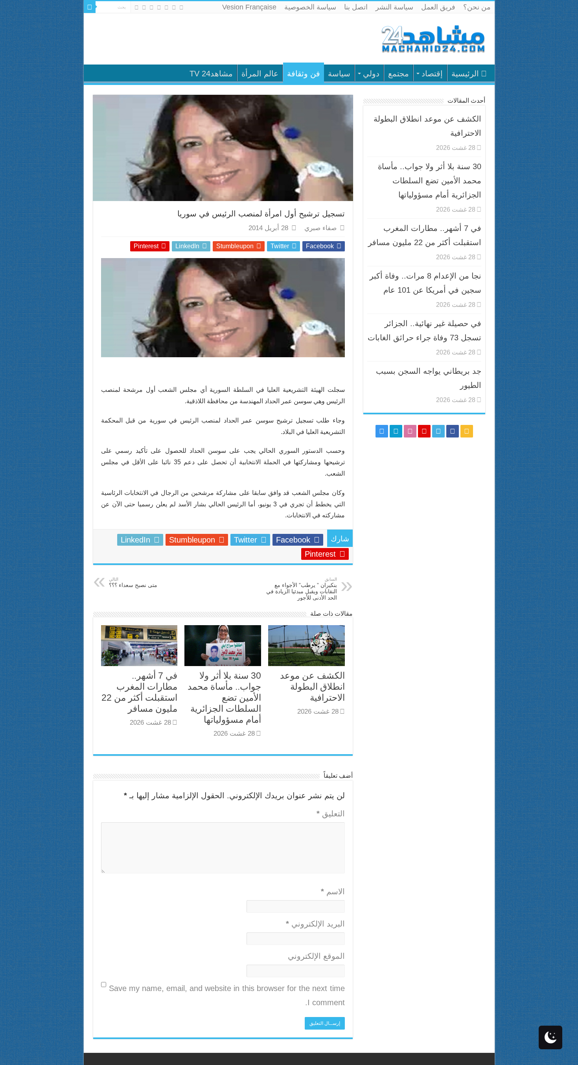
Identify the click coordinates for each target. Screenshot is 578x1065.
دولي (371, 73)
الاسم (333, 891)
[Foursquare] (144, 7)
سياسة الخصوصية (310, 7)
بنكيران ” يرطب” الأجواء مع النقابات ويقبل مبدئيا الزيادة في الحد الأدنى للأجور (301, 589)
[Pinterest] (159, 7)
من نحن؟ (477, 7)
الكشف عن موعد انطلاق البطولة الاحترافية (312, 686)
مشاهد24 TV (211, 73)
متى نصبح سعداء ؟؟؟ (133, 582)
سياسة (339, 73)
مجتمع (398, 73)
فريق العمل (438, 7)
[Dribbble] (152, 7)
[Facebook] (174, 7)
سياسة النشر (394, 7)
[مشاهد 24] (432, 38)
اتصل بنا (356, 7)
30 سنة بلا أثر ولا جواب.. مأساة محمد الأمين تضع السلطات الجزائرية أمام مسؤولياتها (224, 697)
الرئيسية (465, 73)
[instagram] (137, 7)
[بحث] (90, 7)
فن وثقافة (303, 73)
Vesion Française (249, 7)
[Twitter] (166, 7)
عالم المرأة (259, 73)
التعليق (331, 813)
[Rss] (181, 7)
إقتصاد (432, 73)
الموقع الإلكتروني (316, 956)
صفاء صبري (320, 228)
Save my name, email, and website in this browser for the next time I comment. (227, 995)
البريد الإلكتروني (315, 923)
